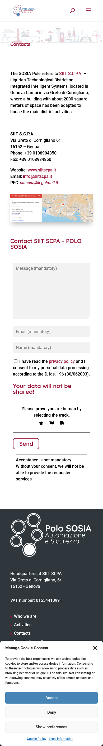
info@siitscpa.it (37, 176)
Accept (51, 697)
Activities (22, 624)
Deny (51, 712)
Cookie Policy (36, 739)
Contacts (22, 633)
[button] (95, 648)
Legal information (61, 739)
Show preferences (51, 727)
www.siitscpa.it (42, 170)
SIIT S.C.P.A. (70, 73)
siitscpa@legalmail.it (39, 182)
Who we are (25, 616)
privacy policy (62, 361)
